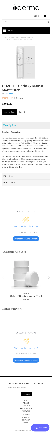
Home (26, 400)
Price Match (26, 408)
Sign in (37, 16)
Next (48, 277)
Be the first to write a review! (26, 239)
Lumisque (26, 293)
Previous (3, 277)
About (26, 403)
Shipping (26, 417)
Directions (8, 176)
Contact (26, 406)
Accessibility (26, 423)
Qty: (20, 112)
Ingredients (9, 182)
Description (9, 125)
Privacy (26, 420)
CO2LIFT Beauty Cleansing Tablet (26, 296)
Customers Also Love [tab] (14, 251)
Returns (26, 415)
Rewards (26, 411)
